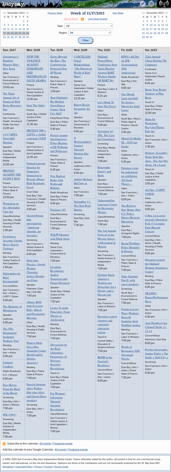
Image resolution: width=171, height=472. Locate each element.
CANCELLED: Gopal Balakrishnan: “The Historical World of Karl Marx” (83, 66)
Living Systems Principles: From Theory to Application (60, 314)
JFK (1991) (9, 415)
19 (12, 33)
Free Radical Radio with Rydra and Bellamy (57, 182)
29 (23, 37)
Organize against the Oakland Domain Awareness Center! (156, 265)
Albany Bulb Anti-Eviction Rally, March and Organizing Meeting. (36, 310)
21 (20, 33)
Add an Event (71, 18)
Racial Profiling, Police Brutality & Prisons (130, 247)
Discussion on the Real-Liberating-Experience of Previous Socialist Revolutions (58, 356)
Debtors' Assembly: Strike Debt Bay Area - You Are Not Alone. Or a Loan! (156, 159)
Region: (63, 32)
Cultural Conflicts (8, 364)
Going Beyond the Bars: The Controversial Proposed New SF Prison (58, 64)
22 (23, 33)
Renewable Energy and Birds (104, 171)
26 (12, 37)
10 (4, 29)
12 (12, 29)
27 (16, 37)
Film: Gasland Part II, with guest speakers (130, 280)
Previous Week (55, 13)
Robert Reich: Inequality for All (82, 109)
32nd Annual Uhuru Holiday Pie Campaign (156, 60)
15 (23, 29)
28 (20, 37)
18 (8, 33)
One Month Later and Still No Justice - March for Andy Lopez (130, 102)
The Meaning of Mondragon (12, 308)
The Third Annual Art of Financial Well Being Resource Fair (12, 101)
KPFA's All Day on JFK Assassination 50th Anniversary (130, 64)
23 (27, 33)
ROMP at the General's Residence (105, 361)
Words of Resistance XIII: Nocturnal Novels (130, 353)
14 (20, 29)
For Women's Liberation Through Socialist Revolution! (58, 401)
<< (4, 12)
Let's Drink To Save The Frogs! (107, 104)
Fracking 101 (58, 210)
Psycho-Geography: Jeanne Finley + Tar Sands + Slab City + (156, 353)
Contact (48, 466)
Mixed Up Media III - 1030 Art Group (131, 142)
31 (151, 37)
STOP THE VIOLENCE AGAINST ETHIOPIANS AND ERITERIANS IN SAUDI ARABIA (36, 68)
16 (27, 29)
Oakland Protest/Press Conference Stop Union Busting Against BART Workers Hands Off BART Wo (107, 68)
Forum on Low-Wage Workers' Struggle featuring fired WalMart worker (130, 317)
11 (8, 29)
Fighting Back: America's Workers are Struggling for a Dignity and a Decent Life (107, 285)
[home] (31, 4)
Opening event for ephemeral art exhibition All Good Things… (129, 176)
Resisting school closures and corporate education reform (107, 324)
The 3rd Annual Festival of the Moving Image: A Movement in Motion (107, 238)
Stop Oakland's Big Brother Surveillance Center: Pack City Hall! (59, 105)
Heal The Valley (36, 105)
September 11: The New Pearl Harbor (82, 206)
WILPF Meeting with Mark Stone (60, 237)
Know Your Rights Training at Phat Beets (155, 93)
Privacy (38, 466)
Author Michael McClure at (83, 181)
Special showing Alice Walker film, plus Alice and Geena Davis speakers (36, 392)
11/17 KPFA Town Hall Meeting (10, 138)
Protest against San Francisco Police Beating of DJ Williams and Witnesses (59, 143)
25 (8, 37)
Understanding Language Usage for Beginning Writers (107, 206)
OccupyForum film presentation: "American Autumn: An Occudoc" (35, 225)
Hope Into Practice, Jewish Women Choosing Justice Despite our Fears (36, 270)
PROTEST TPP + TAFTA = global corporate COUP (36, 134)
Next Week (118, 13)
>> (27, 12)
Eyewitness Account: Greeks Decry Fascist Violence (13, 242)
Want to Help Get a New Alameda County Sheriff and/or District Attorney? (36, 353)
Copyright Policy (24, 466)
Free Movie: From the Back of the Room (11, 389)
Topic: (60, 25)
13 (16, 29)
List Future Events (97, 18)
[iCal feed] (4, 443)
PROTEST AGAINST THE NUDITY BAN (12, 175)
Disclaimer (8, 466)
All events (45, 443)
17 (4, 33)
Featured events (62, 443)
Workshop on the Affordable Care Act (11, 207)
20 (16, 33)
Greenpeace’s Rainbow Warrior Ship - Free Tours (11, 62)
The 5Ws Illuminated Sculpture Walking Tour (11, 335)
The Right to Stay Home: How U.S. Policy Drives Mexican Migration (131, 213)
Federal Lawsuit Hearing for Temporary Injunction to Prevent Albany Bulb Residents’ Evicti (36, 175)
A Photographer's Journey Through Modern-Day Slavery (83, 147)
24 (4, 37)
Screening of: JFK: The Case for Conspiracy (106, 135)
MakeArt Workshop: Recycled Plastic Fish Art (154, 125)
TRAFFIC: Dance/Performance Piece (156, 297)
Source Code (61, 466)
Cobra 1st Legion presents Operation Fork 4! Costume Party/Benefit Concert (156, 223)
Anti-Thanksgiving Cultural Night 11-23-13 (156, 327)
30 (27, 37)
